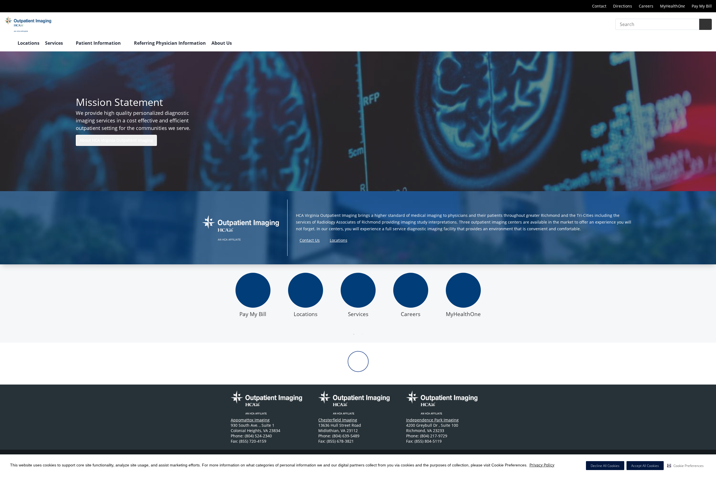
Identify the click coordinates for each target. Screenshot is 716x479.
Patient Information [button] (99, 43)
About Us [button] (222, 43)
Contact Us (310, 240)
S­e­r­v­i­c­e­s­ (358, 314)
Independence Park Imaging (432, 420)
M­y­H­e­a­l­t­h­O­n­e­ (463, 314)
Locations (28, 43)
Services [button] (54, 43)
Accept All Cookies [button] (645, 465)
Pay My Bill (702, 6)
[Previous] (222, 300)
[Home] (8, 43)
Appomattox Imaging (250, 420)
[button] (685, 465)
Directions (622, 6)
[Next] (494, 300)
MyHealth (672, 6)
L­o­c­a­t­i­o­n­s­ (305, 314)
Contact (599, 6)
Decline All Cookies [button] (605, 465)
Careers (646, 6)
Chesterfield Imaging (337, 420)
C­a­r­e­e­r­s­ (410, 314)
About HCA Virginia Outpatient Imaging (116, 140)
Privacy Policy (541, 465)
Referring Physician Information (170, 43)
